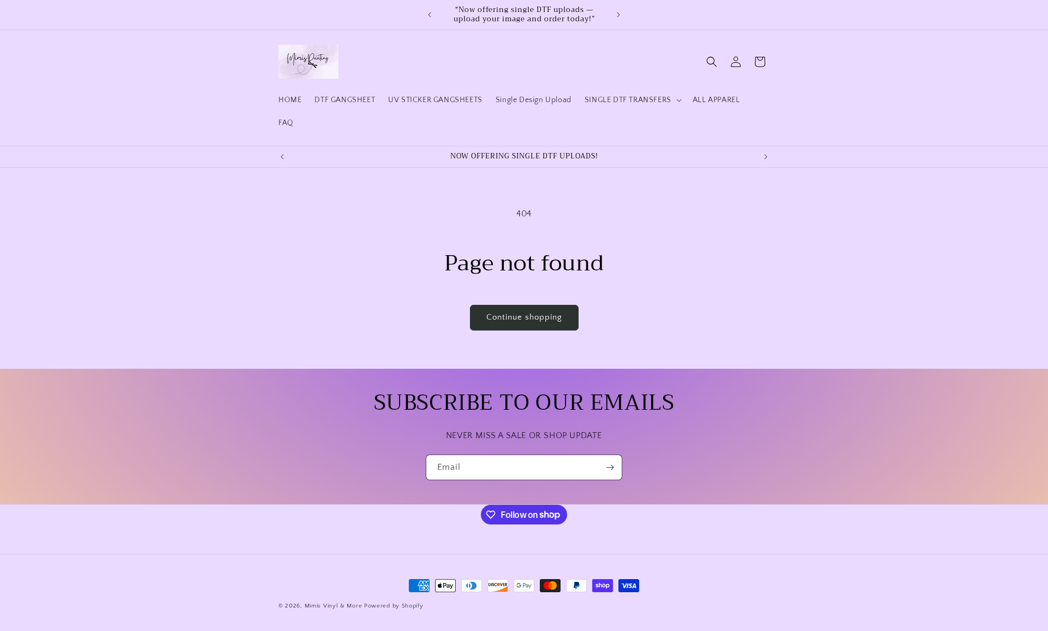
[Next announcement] (618, 14)
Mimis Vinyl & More (333, 606)
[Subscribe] (610, 467)
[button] (632, 100)
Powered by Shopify (394, 606)
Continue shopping (524, 317)
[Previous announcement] (430, 14)
